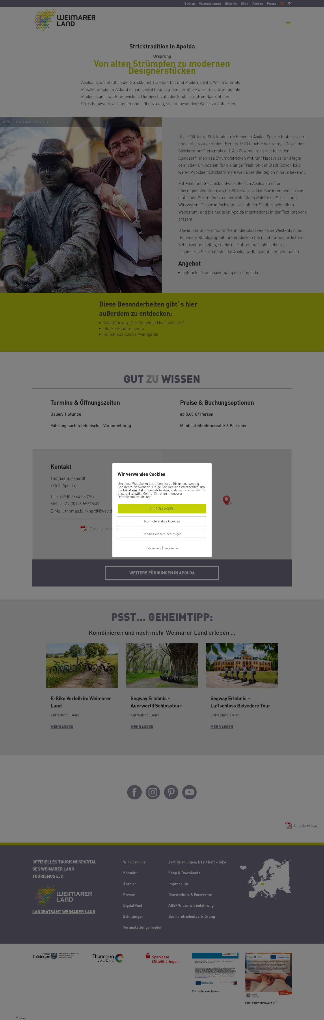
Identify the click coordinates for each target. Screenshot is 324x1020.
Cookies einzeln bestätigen (162, 534)
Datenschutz (153, 548)
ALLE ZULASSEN (162, 508)
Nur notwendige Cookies (162, 521)
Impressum (171, 548)
